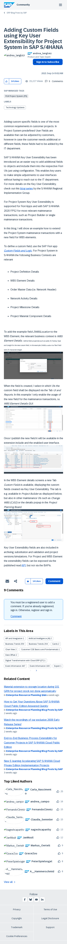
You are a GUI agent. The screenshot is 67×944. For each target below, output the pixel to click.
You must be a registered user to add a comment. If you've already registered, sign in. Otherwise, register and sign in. (33, 606)
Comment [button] (54, 581)
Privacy (16, 909)
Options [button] (34, 68)
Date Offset (10, 655)
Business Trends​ (36, 644)
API (24, 565)
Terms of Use (50, 909)
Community (23, 4)
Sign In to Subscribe (47, 62)
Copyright (17, 918)
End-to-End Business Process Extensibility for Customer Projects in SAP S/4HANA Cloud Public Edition (32, 742)
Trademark (16, 927)
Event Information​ (38, 666)
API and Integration (13, 638)
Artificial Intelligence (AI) (39, 638)
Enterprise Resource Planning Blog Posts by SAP (34, 710)
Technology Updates (15, 107)
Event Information (13, 666)
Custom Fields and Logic (18, 250)
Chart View (10, 649)
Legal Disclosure (50, 918)
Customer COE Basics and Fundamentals (39, 649)
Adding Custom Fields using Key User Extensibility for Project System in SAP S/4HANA (33, 38)
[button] (6, 81)
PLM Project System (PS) (16, 96)
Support (50, 927)
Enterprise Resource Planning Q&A (26, 695)
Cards (55, 644)
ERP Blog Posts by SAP (17, 13)
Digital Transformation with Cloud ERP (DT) (24, 660)
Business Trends (12, 644)
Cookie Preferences (16, 936)
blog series (26, 188)
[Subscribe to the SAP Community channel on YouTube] (36, 899)
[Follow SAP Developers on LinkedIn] (42, 899)
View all (8, 882)
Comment (16, 616)
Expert (57, 666)
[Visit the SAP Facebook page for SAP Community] (24, 899)
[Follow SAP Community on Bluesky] (30, 899)
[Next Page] (36, 670)
